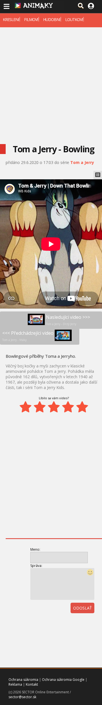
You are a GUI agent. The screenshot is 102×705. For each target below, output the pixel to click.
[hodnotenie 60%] (54, 407)
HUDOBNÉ (52, 19)
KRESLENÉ (11, 19)
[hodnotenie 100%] (82, 407)
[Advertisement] (51, 81)
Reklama (15, 684)
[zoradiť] (95, 624)
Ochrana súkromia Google (63, 679)
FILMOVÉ (31, 19)
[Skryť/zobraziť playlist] (98, 175)
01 (70, 623)
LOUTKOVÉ (74, 19)
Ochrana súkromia (23, 679)
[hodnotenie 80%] (68, 407)
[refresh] (82, 624)
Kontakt (32, 684)
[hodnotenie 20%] (25, 407)
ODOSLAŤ (82, 608)
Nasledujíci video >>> (68, 320)
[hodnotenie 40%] (40, 407)
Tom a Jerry (82, 162)
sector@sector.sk (22, 696)
